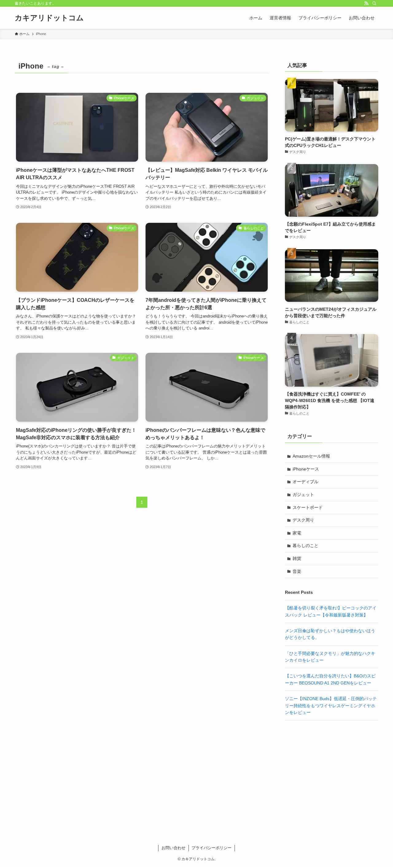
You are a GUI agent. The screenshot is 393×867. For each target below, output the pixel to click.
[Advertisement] (331, 769)
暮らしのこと (305, 545)
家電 (297, 532)
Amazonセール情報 (311, 456)
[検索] (374, 3)
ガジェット (303, 494)
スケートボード (308, 507)
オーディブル (305, 481)
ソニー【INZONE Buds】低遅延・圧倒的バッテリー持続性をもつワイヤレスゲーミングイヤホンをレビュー (331, 705)
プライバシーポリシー (212, 847)
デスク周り (303, 520)
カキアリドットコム (49, 18)
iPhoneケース (306, 469)
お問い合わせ (173, 847)
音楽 (297, 571)
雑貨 (297, 558)
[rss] (366, 3)
